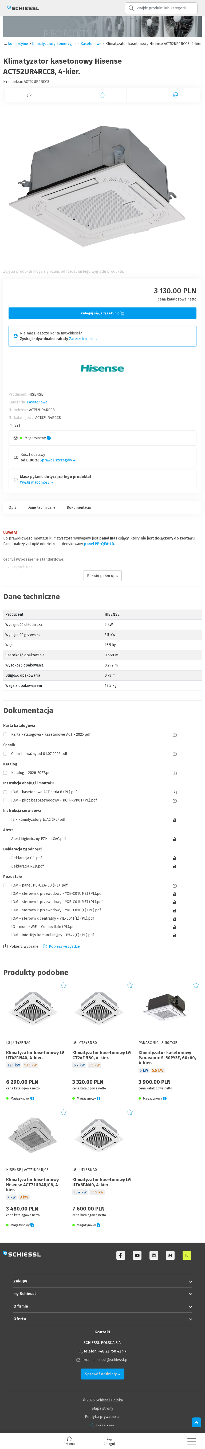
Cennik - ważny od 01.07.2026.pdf (39, 754)
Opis (12, 507)
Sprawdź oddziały (101, 1374)
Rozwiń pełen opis (102, 575)
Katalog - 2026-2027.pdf (31, 772)
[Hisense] (170, 1255)
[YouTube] (137, 1255)
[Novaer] (187, 1255)
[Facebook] (120, 1255)
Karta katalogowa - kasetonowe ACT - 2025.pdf (50, 734)
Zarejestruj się (81, 339)
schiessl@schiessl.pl (111, 1360)
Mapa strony (102, 1408)
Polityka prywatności (102, 1417)
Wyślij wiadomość (35, 482)
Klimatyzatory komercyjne (54, 43)
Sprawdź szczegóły (56, 460)
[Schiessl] (21, 8)
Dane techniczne (41, 507)
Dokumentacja (79, 507)
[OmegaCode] (102, 1425)
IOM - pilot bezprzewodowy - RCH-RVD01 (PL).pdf (54, 800)
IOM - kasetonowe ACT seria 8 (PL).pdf (44, 792)
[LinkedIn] (153, 1255)
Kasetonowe (91, 43)
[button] (191, 1441)
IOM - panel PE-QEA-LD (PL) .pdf (39, 885)
